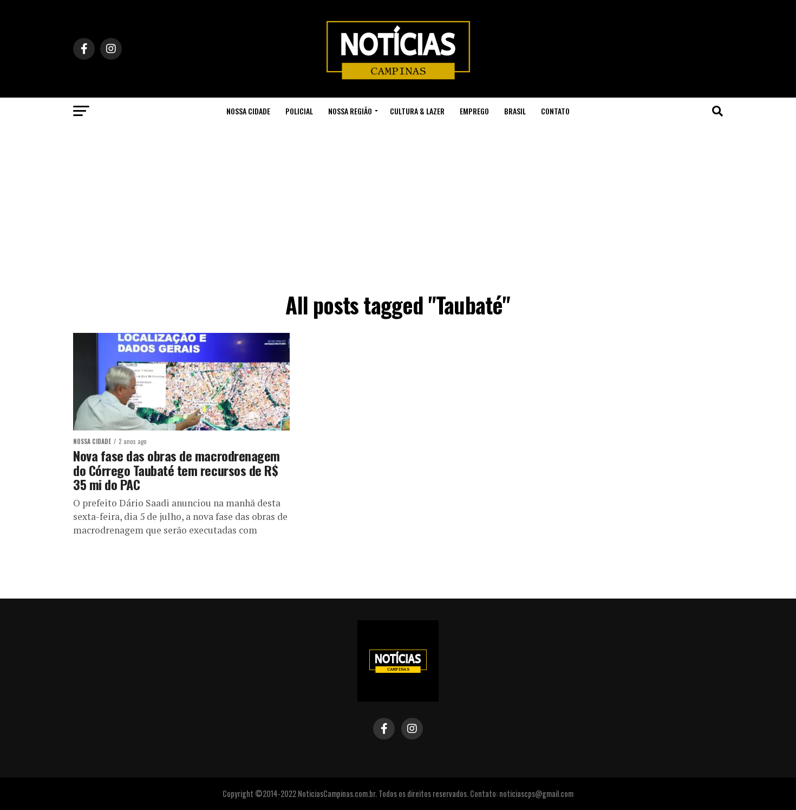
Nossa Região (350, 111)
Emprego (474, 111)
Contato (555, 111)
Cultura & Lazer (417, 111)
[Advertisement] (398, 206)
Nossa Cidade (248, 111)
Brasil (515, 111)
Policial (299, 111)
